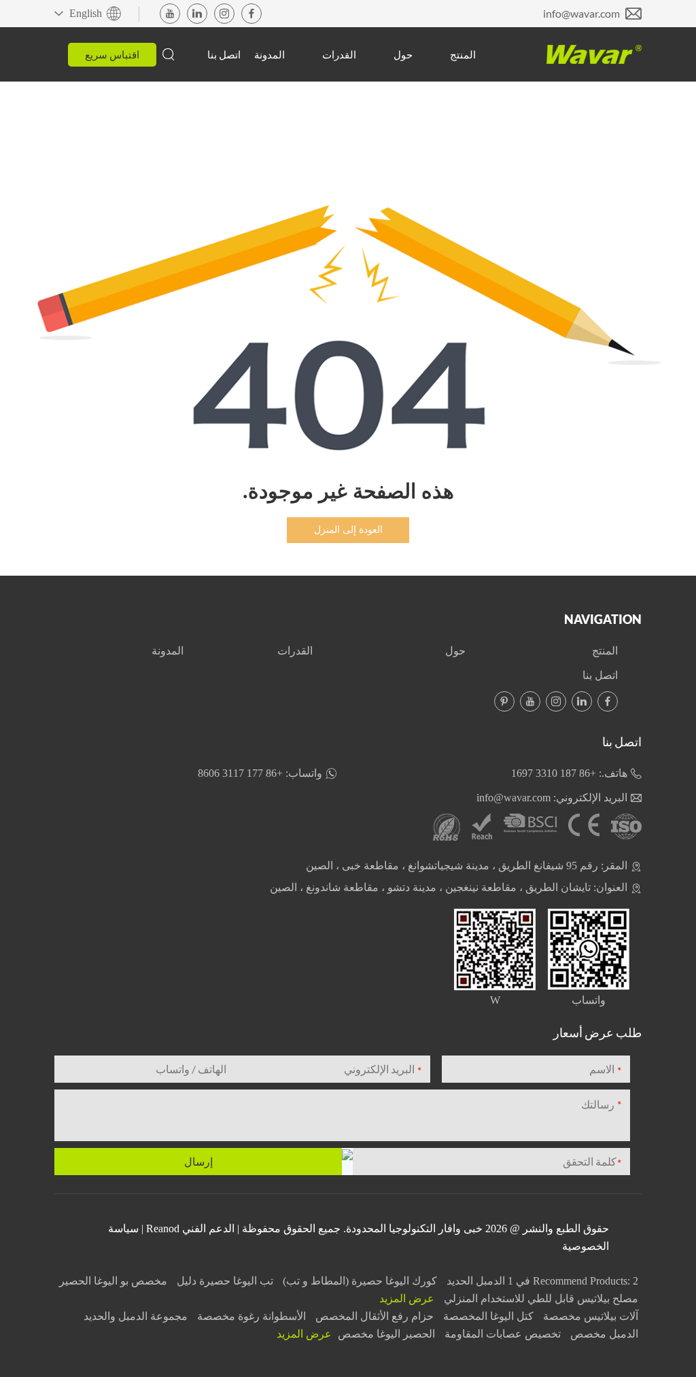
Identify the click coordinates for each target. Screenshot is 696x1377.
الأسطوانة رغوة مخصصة (250, 1316)
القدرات (339, 54)
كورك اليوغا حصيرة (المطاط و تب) (358, 1281)
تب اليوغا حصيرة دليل (223, 1281)
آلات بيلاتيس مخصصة (589, 1316)
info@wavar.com (581, 13)
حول (403, 54)
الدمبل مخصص (603, 1334)
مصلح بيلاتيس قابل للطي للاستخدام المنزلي (539, 1298)
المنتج (463, 54)
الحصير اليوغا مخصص (385, 1334)
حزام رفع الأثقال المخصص (373, 1316)
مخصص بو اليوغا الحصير (113, 1281)
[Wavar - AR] (594, 54)
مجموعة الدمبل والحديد (136, 1316)
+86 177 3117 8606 (240, 773)
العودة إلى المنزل (348, 530)
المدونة (269, 54)
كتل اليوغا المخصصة (487, 1316)
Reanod (162, 1228)
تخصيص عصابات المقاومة (501, 1334)
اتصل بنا (224, 54)
